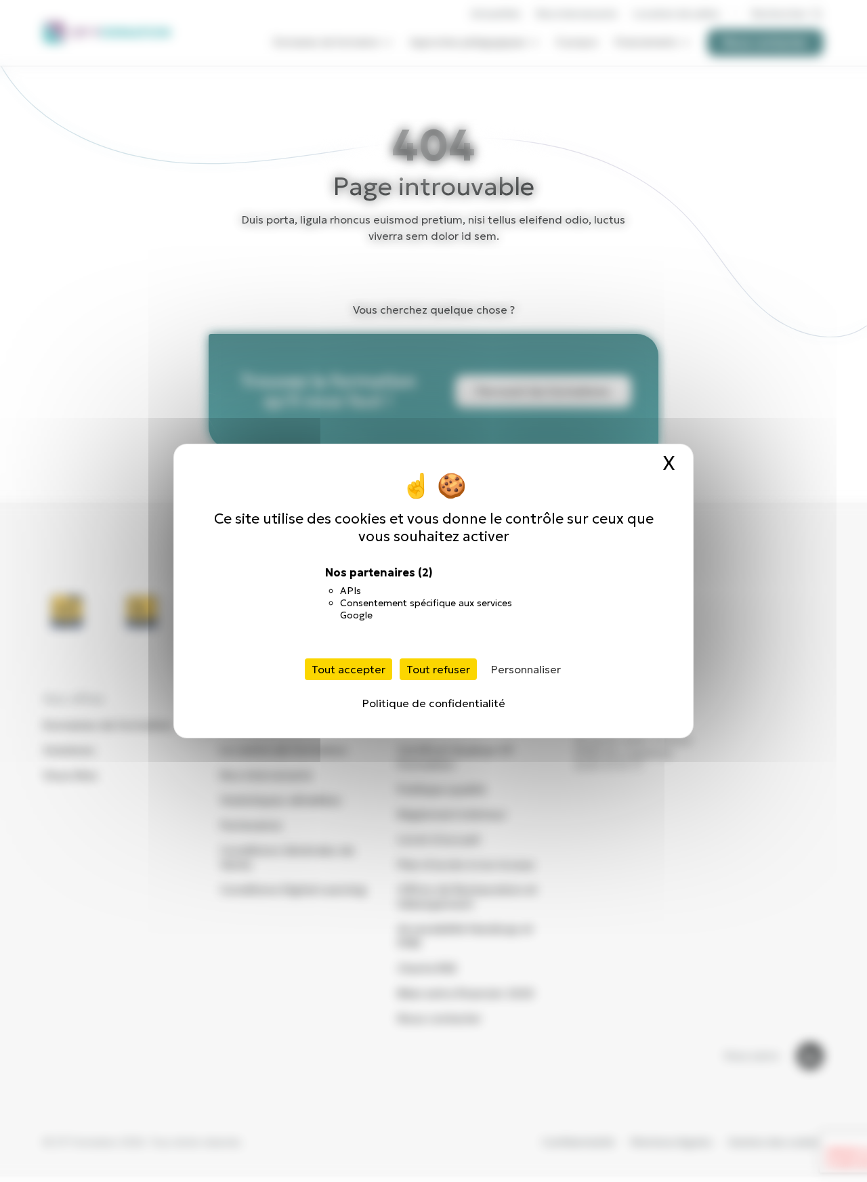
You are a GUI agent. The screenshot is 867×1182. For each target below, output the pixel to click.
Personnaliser (526, 669)
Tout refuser (438, 669)
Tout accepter (348, 669)
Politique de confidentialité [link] (433, 703)
